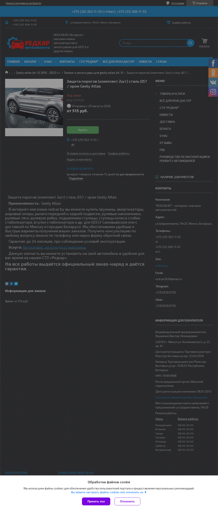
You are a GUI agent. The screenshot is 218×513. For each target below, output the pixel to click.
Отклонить (127, 501)
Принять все (96, 501)
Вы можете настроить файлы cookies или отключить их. (107, 492)
